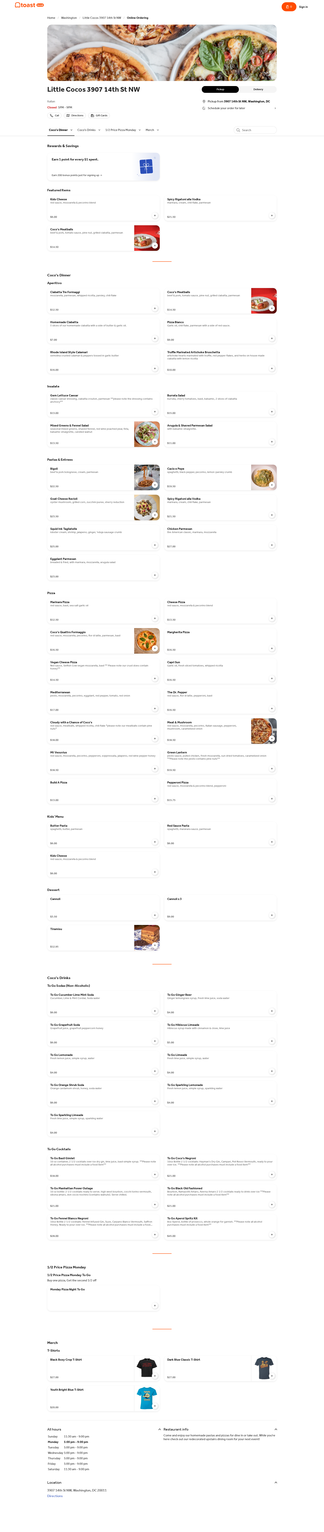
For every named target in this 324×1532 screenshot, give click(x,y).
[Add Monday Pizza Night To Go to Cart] (155, 1306)
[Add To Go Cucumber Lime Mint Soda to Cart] (155, 1011)
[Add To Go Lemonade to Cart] (155, 1071)
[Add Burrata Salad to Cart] (272, 412)
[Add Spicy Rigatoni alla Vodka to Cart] (272, 215)
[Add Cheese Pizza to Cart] (272, 618)
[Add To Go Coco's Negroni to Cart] (272, 1174)
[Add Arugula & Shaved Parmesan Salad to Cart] (272, 442)
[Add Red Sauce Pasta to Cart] (272, 842)
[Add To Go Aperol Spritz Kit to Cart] (272, 1235)
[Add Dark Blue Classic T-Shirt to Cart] (272, 1376)
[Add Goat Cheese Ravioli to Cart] (155, 515)
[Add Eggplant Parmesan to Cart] (155, 575)
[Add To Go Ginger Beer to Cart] (272, 1011)
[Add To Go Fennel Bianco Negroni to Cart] (155, 1235)
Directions (55, 1496)
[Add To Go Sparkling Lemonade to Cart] (272, 1101)
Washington (69, 18)
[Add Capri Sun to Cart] (272, 678)
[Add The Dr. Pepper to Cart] (272, 709)
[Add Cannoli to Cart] (155, 915)
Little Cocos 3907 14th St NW (102, 18)
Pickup (220, 89)
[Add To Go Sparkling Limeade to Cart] (155, 1131)
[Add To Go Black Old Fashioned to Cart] (272, 1205)
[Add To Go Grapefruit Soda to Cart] (155, 1041)
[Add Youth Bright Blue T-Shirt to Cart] (155, 1406)
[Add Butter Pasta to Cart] (155, 842)
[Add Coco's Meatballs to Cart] (155, 246)
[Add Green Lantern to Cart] (272, 769)
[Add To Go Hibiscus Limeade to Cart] (272, 1041)
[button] (61, 129)
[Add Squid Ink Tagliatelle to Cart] (155, 545)
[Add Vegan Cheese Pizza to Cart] (155, 678)
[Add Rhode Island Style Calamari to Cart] (155, 368)
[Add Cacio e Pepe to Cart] (272, 485)
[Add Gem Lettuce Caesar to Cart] (155, 412)
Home (51, 18)
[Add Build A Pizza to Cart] (155, 799)
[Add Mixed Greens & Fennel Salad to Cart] (155, 442)
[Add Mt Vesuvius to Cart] (155, 769)
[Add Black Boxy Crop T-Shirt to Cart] (155, 1376)
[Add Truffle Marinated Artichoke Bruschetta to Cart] (272, 368)
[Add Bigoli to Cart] (155, 485)
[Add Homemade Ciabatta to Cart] (155, 338)
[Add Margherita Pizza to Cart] (272, 648)
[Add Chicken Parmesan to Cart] (272, 545)
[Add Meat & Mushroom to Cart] (272, 739)
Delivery (258, 89)
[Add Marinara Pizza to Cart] (155, 618)
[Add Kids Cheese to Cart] (155, 215)
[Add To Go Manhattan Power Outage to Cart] (155, 1205)
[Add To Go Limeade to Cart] (272, 1071)
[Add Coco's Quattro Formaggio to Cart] (155, 648)
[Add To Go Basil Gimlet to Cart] (155, 1174)
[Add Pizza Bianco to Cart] (272, 338)
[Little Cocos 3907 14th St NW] (29, 5)
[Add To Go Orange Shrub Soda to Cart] (155, 1101)
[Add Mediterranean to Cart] (155, 709)
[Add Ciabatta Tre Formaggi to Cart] (155, 308)
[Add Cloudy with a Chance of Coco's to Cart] (155, 739)
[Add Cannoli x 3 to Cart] (272, 915)
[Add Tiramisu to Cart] (155, 945)
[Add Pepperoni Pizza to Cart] (272, 799)
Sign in (303, 7)
